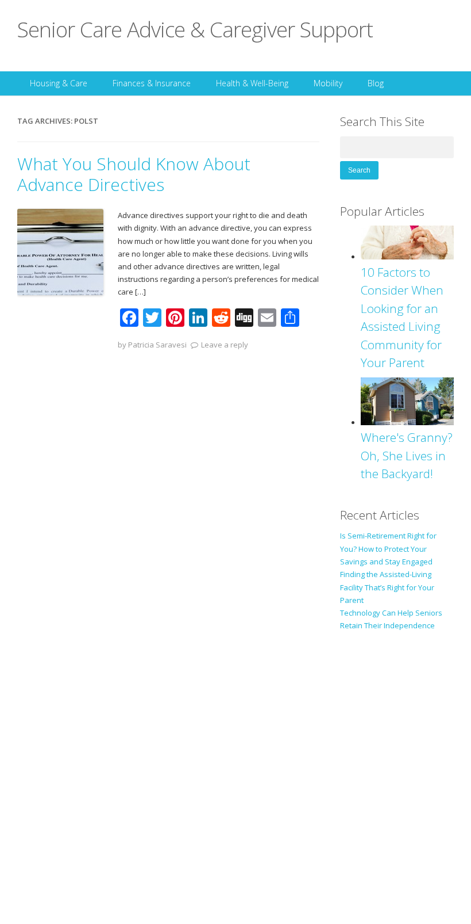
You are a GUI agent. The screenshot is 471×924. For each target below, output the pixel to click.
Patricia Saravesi (157, 344)
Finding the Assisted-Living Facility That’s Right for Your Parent (387, 587)
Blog (376, 83)
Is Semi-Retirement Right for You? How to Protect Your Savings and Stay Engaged (388, 548)
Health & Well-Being (252, 83)
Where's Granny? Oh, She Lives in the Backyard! (407, 455)
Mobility (328, 83)
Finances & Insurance (152, 83)
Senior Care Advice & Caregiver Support (195, 29)
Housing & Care (58, 83)
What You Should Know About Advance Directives (133, 174)
